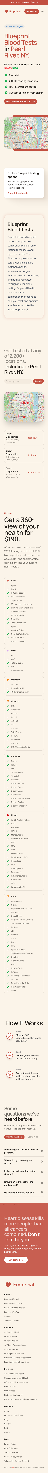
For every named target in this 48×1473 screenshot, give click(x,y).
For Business (9, 1390)
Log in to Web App (11, 1312)
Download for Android (13, 1303)
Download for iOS (11, 1299)
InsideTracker (12, 1340)
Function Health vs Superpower (17, 1357)
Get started (32, 11)
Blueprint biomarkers (15, 1353)
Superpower (12, 1336)
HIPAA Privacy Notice (13, 1456)
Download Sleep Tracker (14, 1307)
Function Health (13, 1332)
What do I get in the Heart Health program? (21, 1151)
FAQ (6, 1428)
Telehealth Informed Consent (16, 1461)
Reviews (7, 1423)
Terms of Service (11, 1452)
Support (7, 1316)
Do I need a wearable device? (19, 1192)
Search (38, 381)
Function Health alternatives (16, 1362)
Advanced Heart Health (14, 1373)
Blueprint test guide (18, 193)
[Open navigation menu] (42, 11)
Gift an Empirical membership (16, 1382)
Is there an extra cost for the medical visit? (18, 1183)
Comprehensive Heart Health (16, 1378)
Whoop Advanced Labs (16, 1345)
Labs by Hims (12, 1349)
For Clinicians (9, 1386)
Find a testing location (13, 1395)
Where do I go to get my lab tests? (18, 1162)
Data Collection (10, 1448)
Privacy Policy (10, 1444)
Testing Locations (11, 1320)
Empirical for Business (13, 1415)
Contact (7, 1432)
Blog (6, 1419)
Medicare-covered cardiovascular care (20, 1399)
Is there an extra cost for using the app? (19, 1173)
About (6, 1411)
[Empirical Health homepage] (12, 11)
